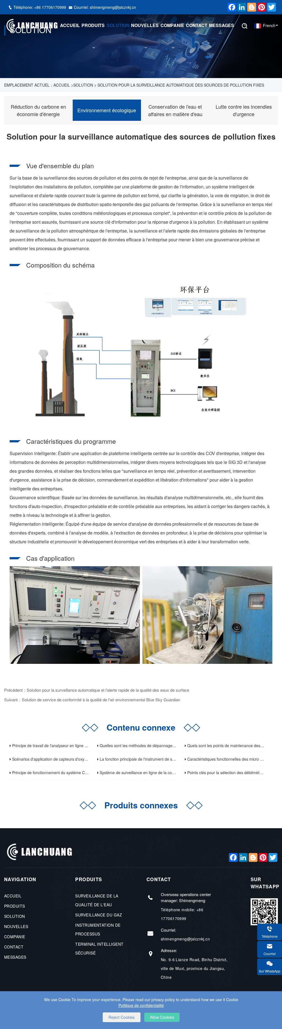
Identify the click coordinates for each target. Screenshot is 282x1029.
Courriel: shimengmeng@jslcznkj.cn (105, 7)
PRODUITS (93, 25)
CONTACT (196, 25)
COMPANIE (172, 25)
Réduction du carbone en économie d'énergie (38, 110)
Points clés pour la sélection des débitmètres (225, 772)
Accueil (70, 25)
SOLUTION (118, 25)
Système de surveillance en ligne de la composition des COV (152, 772)
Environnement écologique (106, 110)
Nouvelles (145, 25)
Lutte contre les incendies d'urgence (244, 110)
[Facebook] (230, 7)
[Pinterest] (260, 7)
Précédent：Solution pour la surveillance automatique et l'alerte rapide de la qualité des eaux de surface (96, 690)
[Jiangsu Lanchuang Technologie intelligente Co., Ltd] (31, 25)
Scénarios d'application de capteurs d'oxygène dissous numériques (70, 759)
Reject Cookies (122, 1017)
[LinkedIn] (240, 7)
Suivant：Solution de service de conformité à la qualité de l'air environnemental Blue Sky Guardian (92, 699)
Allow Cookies (162, 1017)
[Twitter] (270, 7)
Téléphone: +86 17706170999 (40, 7)
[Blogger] (250, 7)
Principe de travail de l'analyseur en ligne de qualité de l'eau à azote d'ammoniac (82, 745)
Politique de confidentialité (141, 1005)
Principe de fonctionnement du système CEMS (52, 772)
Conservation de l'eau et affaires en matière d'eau (175, 110)
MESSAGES (221, 25)
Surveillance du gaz (98, 915)
